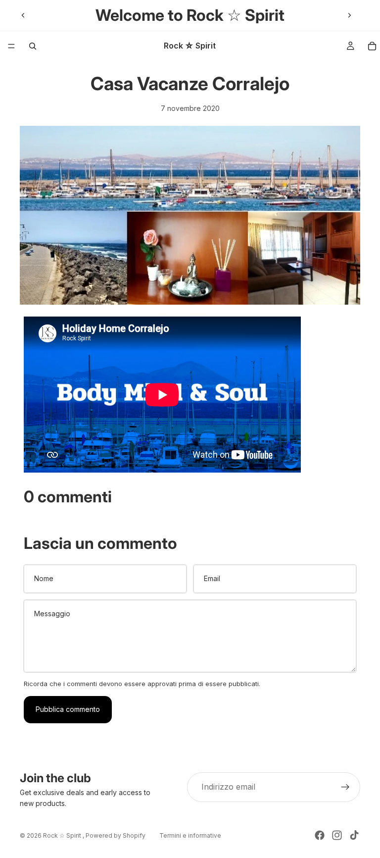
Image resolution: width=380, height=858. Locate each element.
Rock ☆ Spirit (63, 835)
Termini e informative (190, 835)
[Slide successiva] (349, 15)
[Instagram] (337, 835)
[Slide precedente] (23, 15)
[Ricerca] (33, 46)
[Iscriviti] (345, 787)
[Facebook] (320, 835)
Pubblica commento (68, 709)
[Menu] (11, 46)
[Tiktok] (354, 835)
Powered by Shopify (115, 835)
